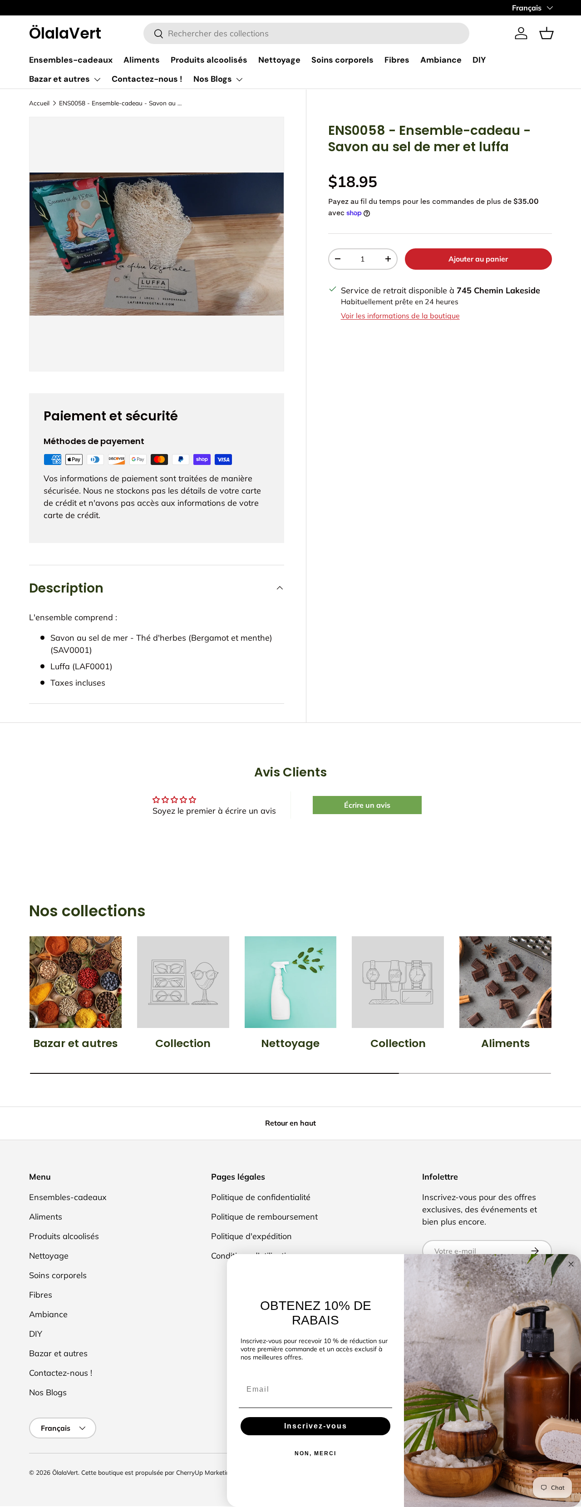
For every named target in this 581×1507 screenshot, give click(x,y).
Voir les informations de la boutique (400, 315)
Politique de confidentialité (260, 1197)
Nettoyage (279, 59)
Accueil (39, 103)
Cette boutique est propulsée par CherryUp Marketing (157, 1472)
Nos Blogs (212, 79)
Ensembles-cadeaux (71, 59)
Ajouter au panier (478, 258)
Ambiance (441, 59)
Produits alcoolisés (209, 59)
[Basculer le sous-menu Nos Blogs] (239, 79)
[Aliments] (505, 982)
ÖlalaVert (65, 1472)
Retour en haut (290, 1122)
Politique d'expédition (251, 1236)
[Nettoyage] (291, 982)
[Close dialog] (571, 1264)
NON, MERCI (315, 1453)
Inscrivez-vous (315, 1426)
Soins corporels (342, 59)
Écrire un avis (367, 805)
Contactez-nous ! (147, 79)
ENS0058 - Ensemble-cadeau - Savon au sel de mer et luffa (120, 103)
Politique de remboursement (264, 1216)
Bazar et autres (59, 79)
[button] (546, 33)
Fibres (396, 59)
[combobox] (306, 33)
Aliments (141, 59)
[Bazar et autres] (76, 982)
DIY (479, 59)
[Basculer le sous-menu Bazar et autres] (97, 79)
